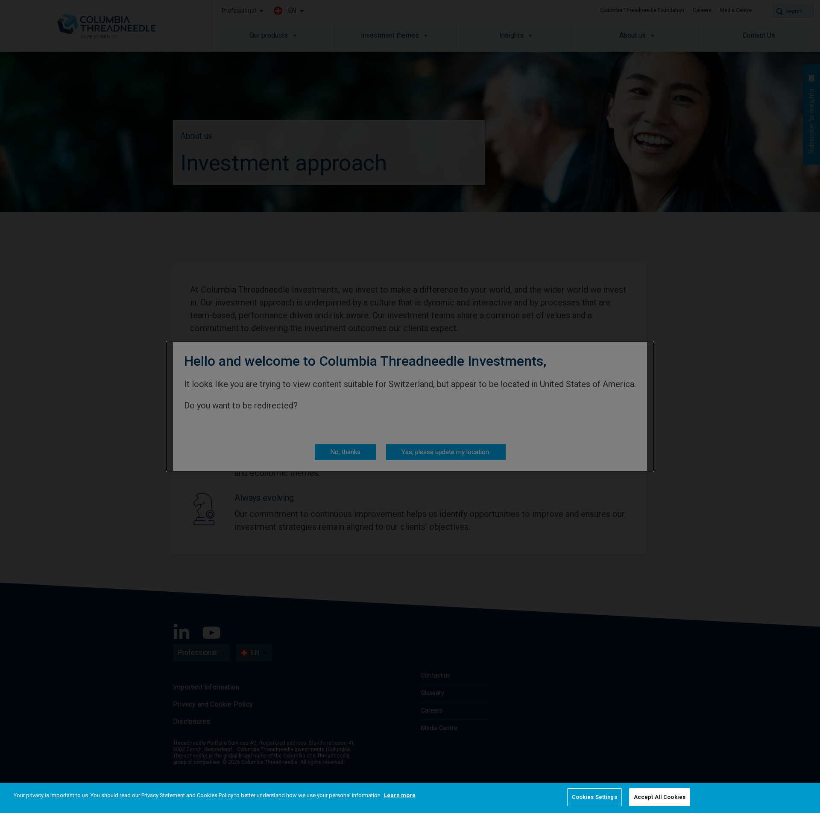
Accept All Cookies (659, 797)
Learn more (400, 795)
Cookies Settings (594, 797)
